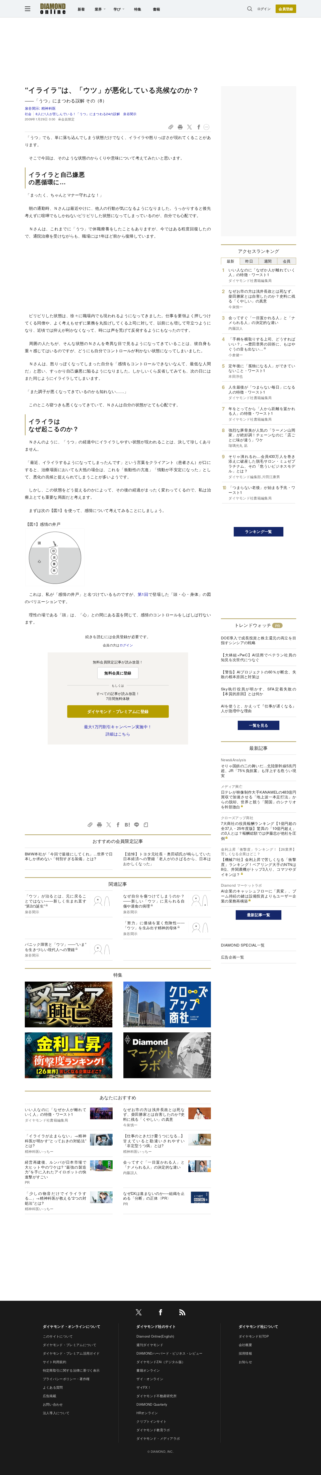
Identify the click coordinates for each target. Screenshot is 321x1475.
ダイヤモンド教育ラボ (153, 1429)
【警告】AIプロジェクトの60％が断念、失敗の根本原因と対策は (258, 674)
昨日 (249, 261)
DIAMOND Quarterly (151, 1404)
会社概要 (245, 1344)
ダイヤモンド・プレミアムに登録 (118, 711)
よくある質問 (53, 1387)
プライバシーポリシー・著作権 (66, 1378)
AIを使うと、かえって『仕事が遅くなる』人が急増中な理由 (258, 708)
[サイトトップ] (52, 8)
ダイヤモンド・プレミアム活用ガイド (71, 1353)
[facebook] (160, 1313)
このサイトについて (58, 1336)
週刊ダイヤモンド (149, 1344)
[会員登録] (286, 9)
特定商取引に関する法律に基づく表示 (71, 1370)
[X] (139, 1313)
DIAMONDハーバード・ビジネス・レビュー (169, 1353)
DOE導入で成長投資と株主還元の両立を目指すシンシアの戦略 (258, 640)
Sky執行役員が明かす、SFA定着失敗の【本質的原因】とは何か (258, 691)
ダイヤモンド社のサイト (156, 1326)
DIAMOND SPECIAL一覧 (243, 945)
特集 (137, 9)
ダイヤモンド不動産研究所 (156, 1395)
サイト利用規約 (54, 1361)
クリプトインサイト (151, 1421)
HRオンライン (147, 1412)
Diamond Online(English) (155, 1336)
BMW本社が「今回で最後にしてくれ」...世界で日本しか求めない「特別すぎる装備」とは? (69, 856)
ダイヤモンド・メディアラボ (158, 1438)
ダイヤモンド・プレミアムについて (69, 1344)
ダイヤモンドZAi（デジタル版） (160, 1361)
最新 (230, 261)
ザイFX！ (143, 1387)
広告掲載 (49, 1395)
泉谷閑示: (40, 108)
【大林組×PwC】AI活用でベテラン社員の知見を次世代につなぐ (258, 657)
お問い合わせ (53, 1404)
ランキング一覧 (258, 531)
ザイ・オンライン (149, 1378)
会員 (287, 261)
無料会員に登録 (117, 673)
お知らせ (245, 1361)
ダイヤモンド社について (258, 1326)
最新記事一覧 (258, 914)
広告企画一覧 (232, 957)
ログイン (264, 8)
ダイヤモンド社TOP (254, 1336)
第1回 (143, 594)
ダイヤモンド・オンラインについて (71, 1326)
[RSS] (182, 1313)
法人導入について (56, 1412)
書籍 (156, 9)
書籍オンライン (148, 1370)
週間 (268, 261)
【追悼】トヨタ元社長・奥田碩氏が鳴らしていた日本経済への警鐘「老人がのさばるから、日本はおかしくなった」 (167, 858)
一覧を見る (258, 725)
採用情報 (245, 1353)
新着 (81, 9)
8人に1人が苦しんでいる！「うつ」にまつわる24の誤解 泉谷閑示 (86, 113)
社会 (28, 113)
